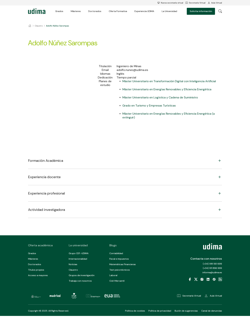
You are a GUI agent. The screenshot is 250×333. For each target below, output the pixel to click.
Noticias (73, 264)
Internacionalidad (78, 258)
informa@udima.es (212, 272)
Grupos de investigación (81, 275)
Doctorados (94, 11)
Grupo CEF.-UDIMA (79, 253)
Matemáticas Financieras (122, 264)
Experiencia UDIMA (144, 11)
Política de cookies (135, 310)
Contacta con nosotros (206, 258)
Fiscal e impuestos (119, 258)
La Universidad (169, 11)
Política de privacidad (159, 310)
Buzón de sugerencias (186, 310)
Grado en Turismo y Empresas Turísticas (149, 105)
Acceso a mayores (38, 275)
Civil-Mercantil (116, 280)
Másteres (76, 11)
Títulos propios (36, 269)
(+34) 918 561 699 (212, 263)
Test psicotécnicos (119, 269)
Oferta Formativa (118, 11)
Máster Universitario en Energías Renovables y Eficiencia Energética (166, 89)
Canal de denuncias (211, 310)
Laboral (113, 275)
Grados (59, 11)
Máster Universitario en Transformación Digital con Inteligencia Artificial (169, 81)
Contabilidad (116, 253)
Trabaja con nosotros (80, 280)
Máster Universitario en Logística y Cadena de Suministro (160, 97)
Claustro (73, 269)
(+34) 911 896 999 (212, 268)
